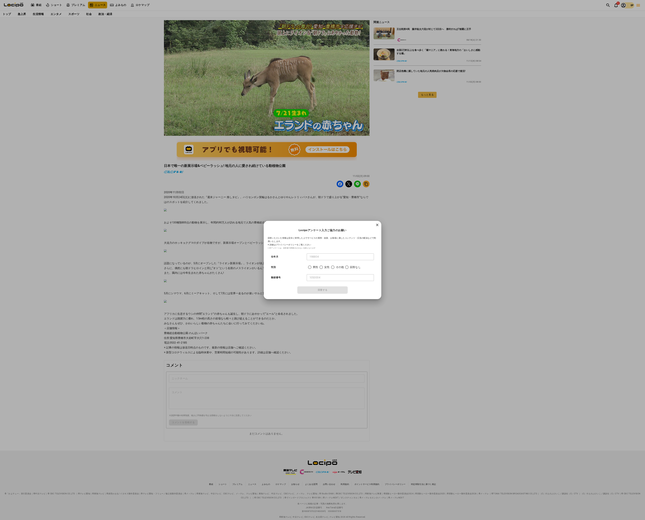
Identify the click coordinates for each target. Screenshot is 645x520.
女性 (327, 267)
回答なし (355, 267)
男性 (315, 267)
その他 (340, 267)
